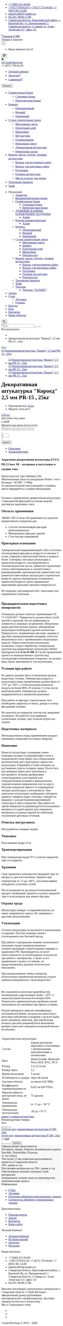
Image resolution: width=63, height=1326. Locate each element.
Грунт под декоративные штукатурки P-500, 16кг (30, 1135)
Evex (31, 405)
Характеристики (18, 451)
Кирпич (13, 104)
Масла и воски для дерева (30, 178)
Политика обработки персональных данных (34, 1196)
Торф (11, 185)
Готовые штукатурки (27, 174)
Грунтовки (21, 170)
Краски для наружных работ (32, 166)
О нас (11, 296)
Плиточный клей (25, 127)
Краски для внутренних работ (33, 162)
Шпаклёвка (22, 131)
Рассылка (14, 1245)
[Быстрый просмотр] (9, 1127)
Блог (11, 308)
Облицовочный (24, 108)
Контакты (14, 312)
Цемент (26, 245)
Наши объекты (17, 315)
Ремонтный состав (26, 151)
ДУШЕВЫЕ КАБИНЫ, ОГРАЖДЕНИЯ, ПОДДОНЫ (33, 212)
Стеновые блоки (25, 96)
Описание (14, 448)
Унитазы (20, 286)
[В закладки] (2, 1127)
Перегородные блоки (28, 100)
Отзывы (20, 302)
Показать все (30, 255)
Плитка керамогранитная (30, 220)
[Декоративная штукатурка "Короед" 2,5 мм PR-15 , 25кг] (31, 353)
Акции (12, 293)
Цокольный (22, 116)
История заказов (18, 1239)
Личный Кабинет (18, 1236)
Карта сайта (15, 1224)
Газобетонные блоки (20, 92)
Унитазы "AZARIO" (34, 289)
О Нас (12, 1190)
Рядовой (20, 112)
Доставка (20, 299)
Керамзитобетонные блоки (31, 198)
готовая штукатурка (22, 1116)
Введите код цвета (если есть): (19, 425)
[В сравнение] (6, 1127)
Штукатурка (22, 135)
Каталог (7, 85)
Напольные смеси (26, 143)
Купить (6, 442)
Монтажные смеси (26, 124)
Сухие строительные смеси (24, 120)
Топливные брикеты (20, 182)
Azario (26, 217)
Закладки (13, 1242)
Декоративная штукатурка (31, 147)
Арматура (21, 195)
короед (5, 1116)
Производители (17, 1214)
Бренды (13, 305)
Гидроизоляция (24, 139)
